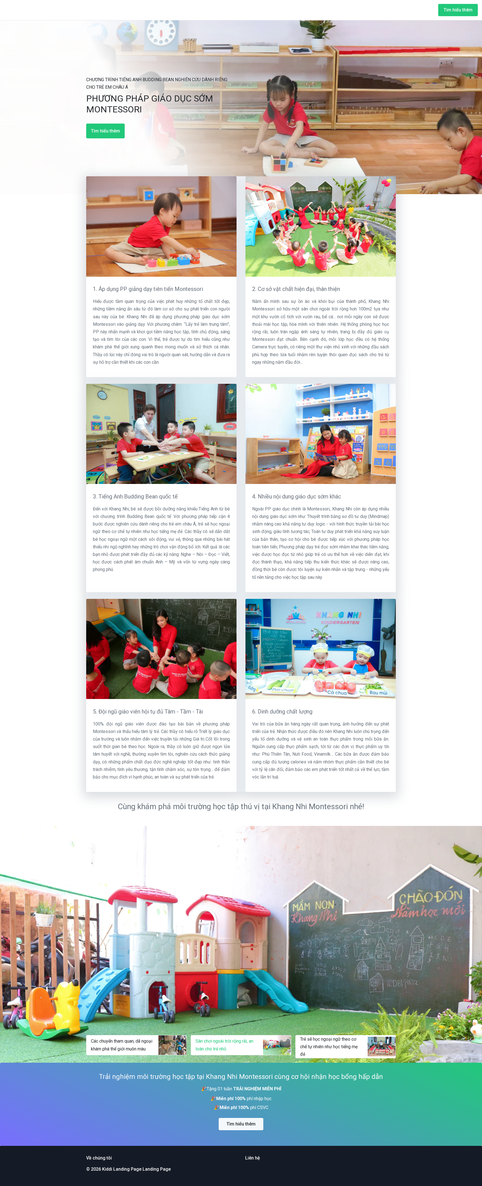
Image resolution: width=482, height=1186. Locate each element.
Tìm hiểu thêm (458, 10)
